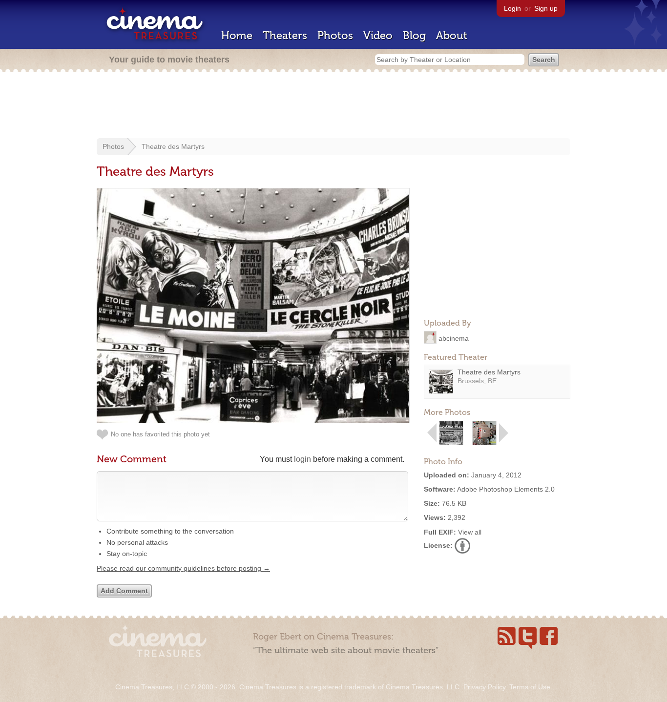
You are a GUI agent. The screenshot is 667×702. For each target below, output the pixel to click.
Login (512, 8)
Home (236, 35)
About (451, 35)
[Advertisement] (333, 106)
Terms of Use (529, 687)
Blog (414, 35)
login (302, 459)
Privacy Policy (484, 687)
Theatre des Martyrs (173, 146)
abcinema (453, 338)
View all (469, 532)
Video (378, 35)
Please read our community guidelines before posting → (183, 568)
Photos (335, 35)
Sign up (546, 8)
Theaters (285, 35)
